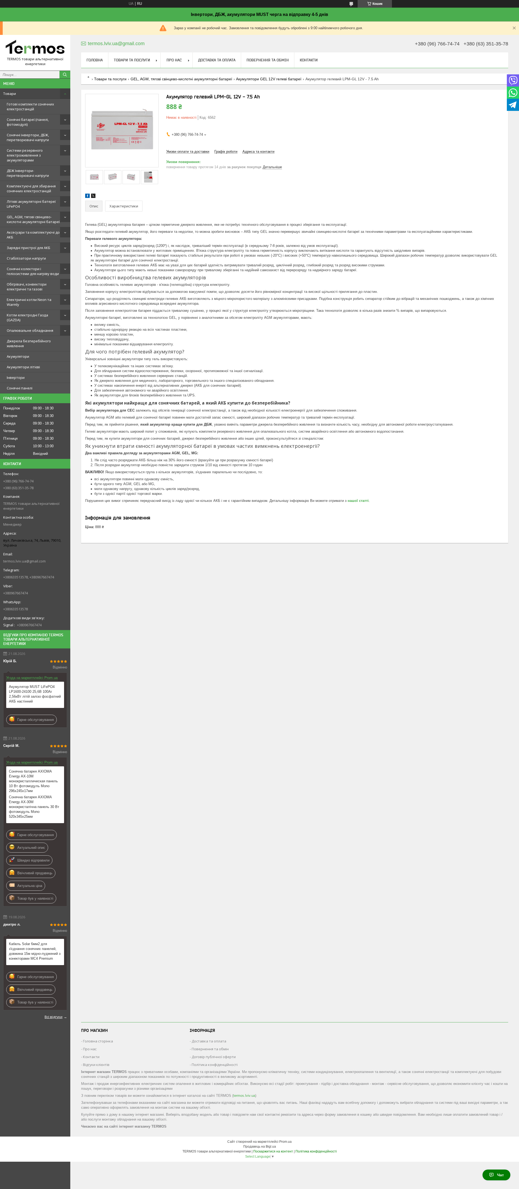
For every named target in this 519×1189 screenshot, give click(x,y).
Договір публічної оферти (214, 1056)
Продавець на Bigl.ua (259, 1146)
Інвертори (16, 377)
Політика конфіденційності (215, 1064)
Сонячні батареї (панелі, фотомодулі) (28, 122)
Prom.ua (285, 1142)
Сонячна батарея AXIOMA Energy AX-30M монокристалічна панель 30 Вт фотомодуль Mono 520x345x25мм (34, 807)
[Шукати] (64, 75)
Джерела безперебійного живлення (29, 343)
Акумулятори (18, 356)
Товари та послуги (132, 60)
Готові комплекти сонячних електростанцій (30, 106)
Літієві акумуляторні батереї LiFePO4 (31, 204)
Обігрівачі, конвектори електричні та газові (26, 287)
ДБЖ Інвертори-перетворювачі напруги (28, 173)
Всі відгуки (53, 1016)
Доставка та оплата (216, 60)
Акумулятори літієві (23, 367)
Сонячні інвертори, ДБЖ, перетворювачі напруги (28, 137)
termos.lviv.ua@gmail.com (24, 561)
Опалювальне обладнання (30, 330)
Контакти (309, 60)
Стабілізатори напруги (26, 258)
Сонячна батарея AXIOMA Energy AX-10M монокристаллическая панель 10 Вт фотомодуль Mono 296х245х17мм (33, 781)
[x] (93, 197)
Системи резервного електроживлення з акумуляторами (25, 155)
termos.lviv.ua (244, 1096)
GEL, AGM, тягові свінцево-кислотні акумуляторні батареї (33, 219)
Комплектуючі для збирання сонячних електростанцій (31, 188)
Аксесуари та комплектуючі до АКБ (33, 235)
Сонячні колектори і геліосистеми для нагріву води (33, 271)
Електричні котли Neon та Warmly (29, 302)
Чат (500, 1175)
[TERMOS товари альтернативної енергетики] (35, 48)
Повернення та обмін (268, 60)
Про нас (174, 60)
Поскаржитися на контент (273, 1151)
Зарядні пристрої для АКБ (28, 247)
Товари (9, 93)
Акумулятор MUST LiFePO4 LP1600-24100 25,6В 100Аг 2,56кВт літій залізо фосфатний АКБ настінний (35, 694)
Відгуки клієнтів (96, 1064)
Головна (94, 60)
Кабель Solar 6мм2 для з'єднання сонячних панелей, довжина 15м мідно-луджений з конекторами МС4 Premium (35, 951)
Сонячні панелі (19, 388)
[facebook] (87, 197)
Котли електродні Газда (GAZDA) (27, 317)
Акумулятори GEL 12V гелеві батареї (268, 79)
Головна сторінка (98, 1041)
